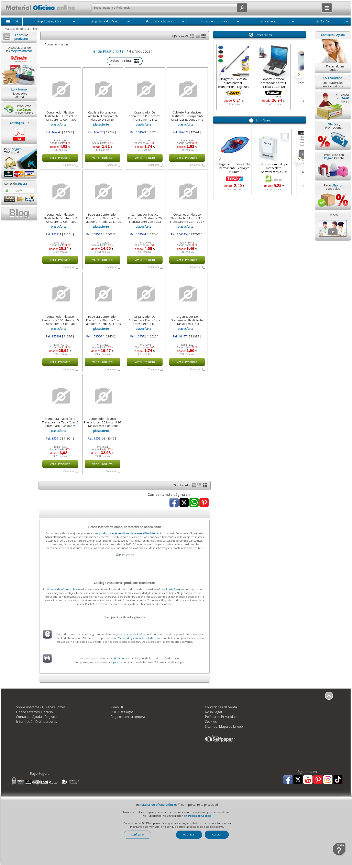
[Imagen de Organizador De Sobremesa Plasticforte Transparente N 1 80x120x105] (144, 293)
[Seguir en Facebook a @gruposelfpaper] (288, 780)
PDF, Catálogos (122, 712)
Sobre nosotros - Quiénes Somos (41, 707)
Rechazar (189, 834)
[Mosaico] (203, 37)
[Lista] (192, 37)
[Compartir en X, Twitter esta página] (184, 503)
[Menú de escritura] (347, 22)
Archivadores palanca (214, 21)
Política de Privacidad (220, 716)
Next (298, 75)
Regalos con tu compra (128, 716)
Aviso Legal (213, 712)
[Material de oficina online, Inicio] (39, 11)
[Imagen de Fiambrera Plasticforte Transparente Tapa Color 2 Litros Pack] (60, 395)
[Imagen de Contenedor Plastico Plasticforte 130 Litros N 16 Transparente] (102, 395)
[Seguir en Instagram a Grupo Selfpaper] (327, 780)
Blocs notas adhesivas (159, 21)
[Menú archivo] (237, 22)
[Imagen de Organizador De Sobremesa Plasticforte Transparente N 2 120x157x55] (144, 89)
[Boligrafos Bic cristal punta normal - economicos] (234, 61)
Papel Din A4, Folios (50, 21)
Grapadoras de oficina (104, 21)
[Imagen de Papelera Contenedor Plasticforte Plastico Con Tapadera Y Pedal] (102, 191)
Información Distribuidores (36, 721)
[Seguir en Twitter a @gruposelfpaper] (297, 780)
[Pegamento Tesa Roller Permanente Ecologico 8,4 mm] (234, 146)
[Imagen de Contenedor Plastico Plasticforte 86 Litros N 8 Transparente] (60, 191)
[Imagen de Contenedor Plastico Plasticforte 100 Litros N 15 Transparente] (60, 293)
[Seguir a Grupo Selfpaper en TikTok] (337, 780)
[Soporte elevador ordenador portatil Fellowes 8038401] (273, 61)
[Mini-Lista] (198, 37)
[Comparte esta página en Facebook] (174, 503)
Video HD (117, 707)
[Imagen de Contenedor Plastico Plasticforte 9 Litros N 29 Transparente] (144, 191)
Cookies (211, 721)
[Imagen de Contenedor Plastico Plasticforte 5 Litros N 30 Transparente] (60, 89)
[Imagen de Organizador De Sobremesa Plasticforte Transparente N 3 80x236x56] (187, 293)
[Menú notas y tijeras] (183, 22)
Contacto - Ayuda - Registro (36, 716)
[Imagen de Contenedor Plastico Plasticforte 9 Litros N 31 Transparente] (187, 191)
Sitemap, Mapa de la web (224, 726)
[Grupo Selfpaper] (220, 742)
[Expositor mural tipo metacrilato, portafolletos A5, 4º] (273, 146)
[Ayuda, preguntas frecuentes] (339, 855)
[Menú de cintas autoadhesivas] (292, 22)
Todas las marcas (56, 44)
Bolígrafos (323, 21)
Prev (220, 75)
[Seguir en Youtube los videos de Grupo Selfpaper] (307, 780)
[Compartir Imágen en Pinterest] (204, 503)
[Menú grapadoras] (128, 22)
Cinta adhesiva (268, 21)
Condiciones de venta (221, 707)
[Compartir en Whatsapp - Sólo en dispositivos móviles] (194, 503)
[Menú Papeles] (74, 22)
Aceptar (216, 834)
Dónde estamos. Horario (34, 712)
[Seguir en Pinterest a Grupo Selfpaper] (317, 780)
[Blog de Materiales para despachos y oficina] (19, 213)
